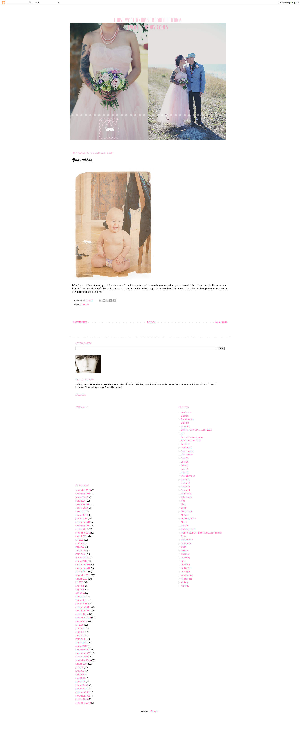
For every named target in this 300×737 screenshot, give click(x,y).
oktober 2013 (81, 508)
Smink (184, 547)
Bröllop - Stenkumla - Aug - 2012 (196, 430)
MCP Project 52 (188, 518)
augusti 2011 (81, 579)
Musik (184, 522)
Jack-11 (184, 465)
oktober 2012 (81, 529)
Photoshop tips (188, 529)
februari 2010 (81, 642)
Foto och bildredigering (192, 437)
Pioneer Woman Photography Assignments (201, 533)
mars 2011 (80, 596)
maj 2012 (79, 547)
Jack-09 (185, 458)
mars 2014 (80, 501)
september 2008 (83, 703)
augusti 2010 (81, 621)
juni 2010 (79, 628)
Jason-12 (185, 483)
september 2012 (83, 533)
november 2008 (82, 696)
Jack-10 (85, 305)
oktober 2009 (81, 656)
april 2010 (80, 635)
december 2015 (82, 493)
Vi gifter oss (186, 579)
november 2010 (82, 610)
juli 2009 (79, 667)
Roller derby (187, 540)
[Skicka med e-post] (100, 300)
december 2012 (82, 522)
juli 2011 (79, 582)
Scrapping (186, 543)
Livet (183, 504)
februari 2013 (81, 515)
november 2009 (82, 653)
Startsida (151, 322)
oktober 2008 (81, 699)
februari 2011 (81, 600)
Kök (183, 501)
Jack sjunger (187, 455)
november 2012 (82, 525)
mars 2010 (80, 639)
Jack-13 (185, 472)
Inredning (185, 444)
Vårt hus (185, 586)
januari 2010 (81, 646)
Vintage (184, 582)
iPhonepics (186, 447)
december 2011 (82, 564)
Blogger (154, 711)
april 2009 (80, 678)
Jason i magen (188, 476)
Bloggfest (185, 426)
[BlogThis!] (104, 300)
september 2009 (83, 660)
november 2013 (82, 504)
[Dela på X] (107, 300)
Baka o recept (187, 419)
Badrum (185, 416)
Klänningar (186, 493)
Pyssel (184, 536)
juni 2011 (79, 586)
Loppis (184, 508)
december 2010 (82, 607)
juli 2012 (79, 540)
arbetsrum (186, 412)
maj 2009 (79, 674)
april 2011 (80, 593)
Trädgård (185, 564)
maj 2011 (79, 589)
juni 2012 (79, 543)
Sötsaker (185, 554)
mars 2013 (80, 511)
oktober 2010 (81, 614)
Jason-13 (185, 486)
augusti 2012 (81, 536)
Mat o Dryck (186, 511)
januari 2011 (81, 603)
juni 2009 (79, 671)
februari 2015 (81, 497)
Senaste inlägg (80, 322)
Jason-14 (185, 490)
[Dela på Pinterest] (114, 300)
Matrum (184, 515)
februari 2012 (81, 557)
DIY (183, 433)
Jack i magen (187, 451)
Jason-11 (185, 479)
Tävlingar (185, 572)
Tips (183, 561)
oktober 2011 (81, 572)
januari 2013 (81, 518)
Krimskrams (186, 497)
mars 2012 (80, 554)
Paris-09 (185, 525)
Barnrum (185, 423)
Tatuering (185, 557)
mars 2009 (80, 681)
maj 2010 (79, 632)
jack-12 (184, 469)
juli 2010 (79, 625)
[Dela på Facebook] (110, 300)
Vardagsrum (187, 575)
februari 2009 (81, 685)
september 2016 (83, 490)
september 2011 (83, 575)
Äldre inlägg (221, 322)
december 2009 (82, 650)
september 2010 (83, 618)
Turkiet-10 (186, 568)
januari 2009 (81, 688)
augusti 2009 (81, 664)
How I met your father (191, 440)
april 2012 (80, 550)
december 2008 (82, 692)
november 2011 (82, 568)
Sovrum (184, 550)
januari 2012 (81, 561)
